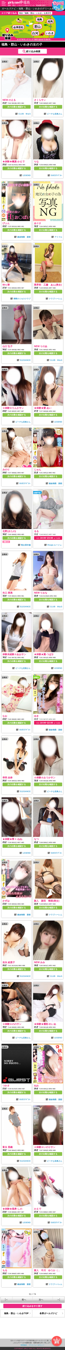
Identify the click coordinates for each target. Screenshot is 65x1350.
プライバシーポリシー (36, 1345)
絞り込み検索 (33, 51)
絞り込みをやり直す (32, 1306)
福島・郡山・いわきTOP (16, 1313)
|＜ (6, 1299)
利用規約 (24, 1345)
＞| (58, 1299)
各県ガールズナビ (48, 1313)
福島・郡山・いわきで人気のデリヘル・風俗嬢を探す (27, 5)
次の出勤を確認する (16, 107)
